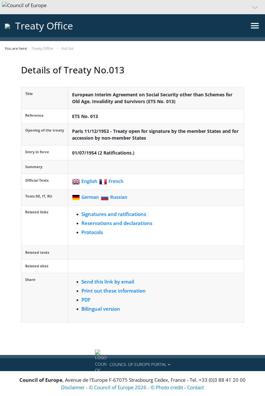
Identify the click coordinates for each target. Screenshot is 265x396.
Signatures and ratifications (113, 214)
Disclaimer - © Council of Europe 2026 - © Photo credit (122, 387)
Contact (195, 387)
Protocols (92, 232)
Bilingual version (100, 308)
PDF (85, 299)
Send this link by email (107, 281)
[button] (132, 7)
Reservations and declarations (116, 223)
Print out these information (113, 290)
